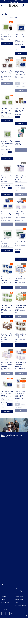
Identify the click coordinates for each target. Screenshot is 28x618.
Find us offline (5, 602)
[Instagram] (3, 613)
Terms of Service (19, 596)
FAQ (2, 588)
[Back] (2, 10)
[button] (2, 6)
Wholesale (4, 593)
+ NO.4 (23, 86)
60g (23, 46)
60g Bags (10, 404)
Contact (17, 602)
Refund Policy (18, 593)
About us (3, 596)
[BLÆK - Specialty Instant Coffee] (13, 5)
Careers (3, 591)
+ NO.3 (17, 86)
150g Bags (4, 407)
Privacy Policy (18, 591)
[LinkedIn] (11, 613)
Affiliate (3, 599)
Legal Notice (18, 588)
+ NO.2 (23, 83)
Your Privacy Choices (20, 605)
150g (17, 49)
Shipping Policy (19, 599)
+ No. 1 (17, 83)
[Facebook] (7, 613)
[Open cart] (26, 616)
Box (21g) (18, 46)
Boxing (3, 404)
